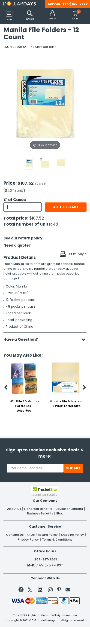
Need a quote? (17, 245)
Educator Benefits (69, 509)
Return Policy (48, 535)
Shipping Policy (72, 535)
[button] (52, 15)
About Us (14, 509)
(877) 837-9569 (75, 4)
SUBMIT (73, 468)
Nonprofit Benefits (38, 509)
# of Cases (14, 199)
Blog (59, 513)
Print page (78, 254)
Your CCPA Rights (24, 615)
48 (55, 224)
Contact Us (15, 535)
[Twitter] (30, 590)
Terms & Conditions (57, 540)
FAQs (31, 535)
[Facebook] (21, 590)
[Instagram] (50, 590)
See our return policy (22, 238)
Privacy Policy (28, 540)
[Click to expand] (45, 104)
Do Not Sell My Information (59, 615)
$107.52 (36, 218)
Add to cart (65, 207)
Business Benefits (40, 513)
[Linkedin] (40, 589)
